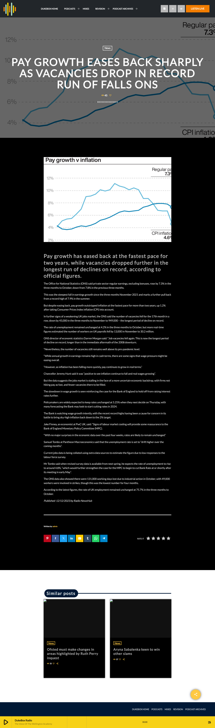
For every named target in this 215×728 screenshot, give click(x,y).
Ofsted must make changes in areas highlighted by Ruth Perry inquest (72, 653)
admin (55, 526)
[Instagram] (164, 8)
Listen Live (197, 8)
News (107, 48)
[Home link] (10, 9)
